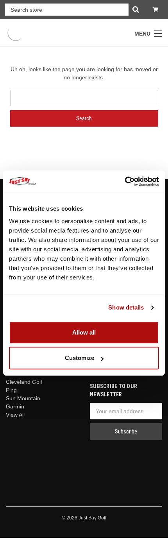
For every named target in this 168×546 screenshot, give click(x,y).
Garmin (15, 406)
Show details (126, 307)
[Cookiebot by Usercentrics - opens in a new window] (125, 181)
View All (15, 415)
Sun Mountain (23, 398)
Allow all (84, 332)
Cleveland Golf (24, 382)
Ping (11, 390)
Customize (79, 357)
